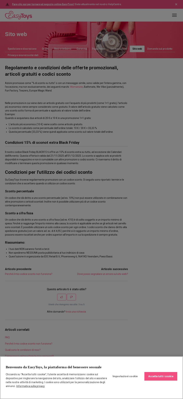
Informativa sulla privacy (30, 386)
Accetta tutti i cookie (160, 376)
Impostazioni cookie (125, 376)
